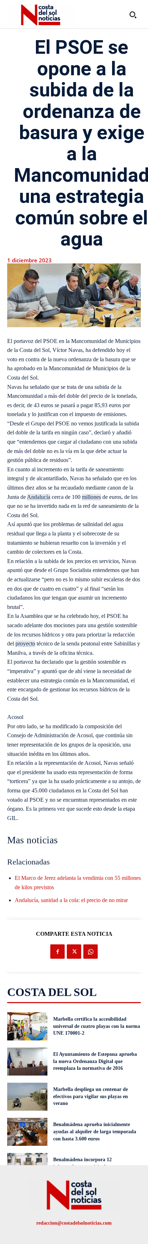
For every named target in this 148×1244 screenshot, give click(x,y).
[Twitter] (74, 951)
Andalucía (38, 497)
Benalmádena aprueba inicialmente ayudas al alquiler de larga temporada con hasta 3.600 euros (94, 1131)
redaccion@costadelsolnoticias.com (74, 1223)
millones (91, 497)
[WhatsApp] (90, 951)
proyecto (25, 643)
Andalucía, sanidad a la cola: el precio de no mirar (71, 900)
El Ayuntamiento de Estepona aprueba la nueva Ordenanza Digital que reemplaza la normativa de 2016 (95, 1061)
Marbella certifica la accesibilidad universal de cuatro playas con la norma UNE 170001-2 (96, 1026)
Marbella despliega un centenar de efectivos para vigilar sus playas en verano (90, 1096)
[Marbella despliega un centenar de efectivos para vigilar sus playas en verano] (27, 1097)
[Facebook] (57, 951)
